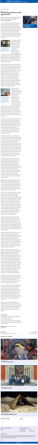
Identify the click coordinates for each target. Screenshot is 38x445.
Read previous (3, 331)
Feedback (30, 429)
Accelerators (3, 332)
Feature (8, 332)
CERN (1, 440)
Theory (32, 332)
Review (8, 413)
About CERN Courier (23, 429)
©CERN (2, 429)
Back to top (19, 442)
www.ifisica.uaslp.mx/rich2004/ (7, 319)
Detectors (3, 360)
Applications (3, 413)
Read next (35, 331)
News (7, 360)
